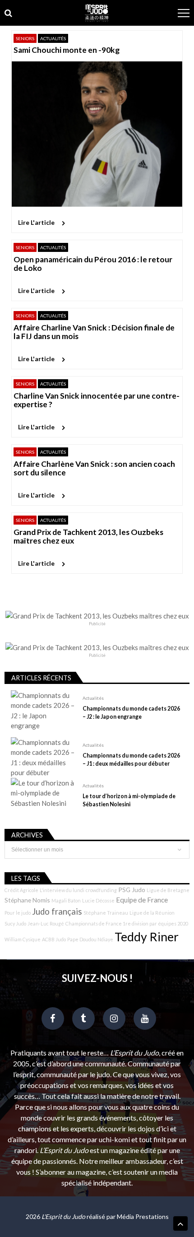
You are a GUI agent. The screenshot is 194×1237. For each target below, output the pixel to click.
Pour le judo (18, 913)
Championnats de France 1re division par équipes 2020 (126, 923)
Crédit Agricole (21, 890)
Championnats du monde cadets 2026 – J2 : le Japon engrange (131, 712)
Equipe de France (142, 900)
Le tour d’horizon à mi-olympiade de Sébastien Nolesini (129, 800)
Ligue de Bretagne (168, 890)
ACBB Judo (54, 939)
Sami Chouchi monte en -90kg (67, 50)
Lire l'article (36, 222)
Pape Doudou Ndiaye (90, 939)
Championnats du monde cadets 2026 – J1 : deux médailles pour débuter (131, 759)
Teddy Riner (147, 937)
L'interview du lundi (62, 890)
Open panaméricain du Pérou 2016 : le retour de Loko (93, 264)
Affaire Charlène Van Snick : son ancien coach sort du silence (94, 468)
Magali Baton (66, 900)
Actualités (53, 38)
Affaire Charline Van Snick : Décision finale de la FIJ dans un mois (94, 332)
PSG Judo (131, 889)
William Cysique (23, 939)
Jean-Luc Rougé (46, 923)
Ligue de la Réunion (152, 913)
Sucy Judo (15, 923)
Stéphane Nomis (27, 900)
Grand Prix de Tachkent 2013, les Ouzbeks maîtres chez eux (88, 536)
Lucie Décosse (98, 900)
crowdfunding (101, 890)
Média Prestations (143, 1216)
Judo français (57, 911)
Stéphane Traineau (105, 913)
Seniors (25, 38)
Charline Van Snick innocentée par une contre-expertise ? (97, 400)
